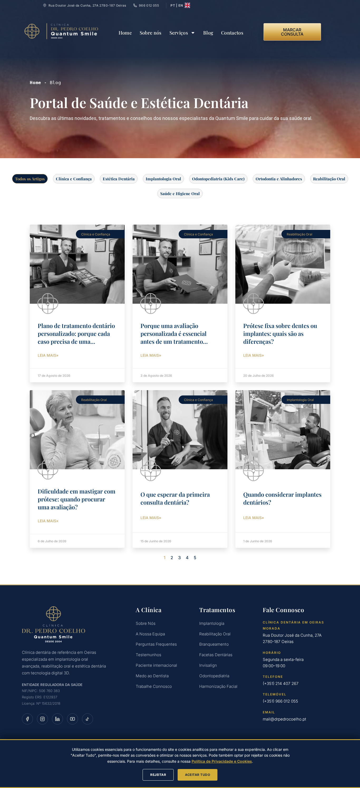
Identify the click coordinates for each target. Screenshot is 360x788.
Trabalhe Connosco (154, 686)
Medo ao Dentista (152, 675)
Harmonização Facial (218, 686)
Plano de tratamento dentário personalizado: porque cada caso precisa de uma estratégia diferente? (76, 337)
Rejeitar (158, 775)
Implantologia (211, 623)
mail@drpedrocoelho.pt (284, 719)
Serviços (178, 33)
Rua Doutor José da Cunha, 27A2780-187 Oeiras (292, 638)
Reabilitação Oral (329, 178)
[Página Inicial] (72, 624)
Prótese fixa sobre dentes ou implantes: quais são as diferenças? (280, 333)
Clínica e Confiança (74, 178)
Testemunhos (148, 654)
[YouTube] (72, 718)
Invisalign (208, 665)
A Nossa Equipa (150, 633)
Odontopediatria (214, 675)
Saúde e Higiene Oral (180, 193)
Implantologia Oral (163, 178)
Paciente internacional (156, 665)
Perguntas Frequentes (156, 644)
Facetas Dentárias (215, 654)
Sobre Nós (145, 623)
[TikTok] (87, 718)
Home (125, 33)
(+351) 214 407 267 (281, 683)
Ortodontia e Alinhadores (279, 178)
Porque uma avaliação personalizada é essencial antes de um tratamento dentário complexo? (173, 337)
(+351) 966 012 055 (280, 701)
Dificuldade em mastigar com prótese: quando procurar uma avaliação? (76, 499)
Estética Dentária (119, 178)
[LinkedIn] (57, 718)
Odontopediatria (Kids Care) (218, 178)
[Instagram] (42, 718)
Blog (208, 33)
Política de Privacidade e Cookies (222, 761)
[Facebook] (27, 718)
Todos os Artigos (30, 178)
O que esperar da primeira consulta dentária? (175, 498)
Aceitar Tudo (197, 775)
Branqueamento (214, 644)
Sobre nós (151, 33)
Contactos (232, 33)
